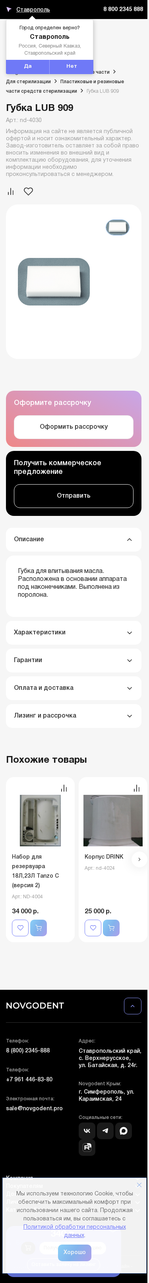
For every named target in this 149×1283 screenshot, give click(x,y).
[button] (139, 859)
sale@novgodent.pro (34, 1108)
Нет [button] (71, 66)
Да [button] (28, 66)
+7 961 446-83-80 (29, 1080)
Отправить (74, 496)
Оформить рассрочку (74, 427)
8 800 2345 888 (123, 9)
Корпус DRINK (104, 857)
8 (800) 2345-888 (28, 1051)
